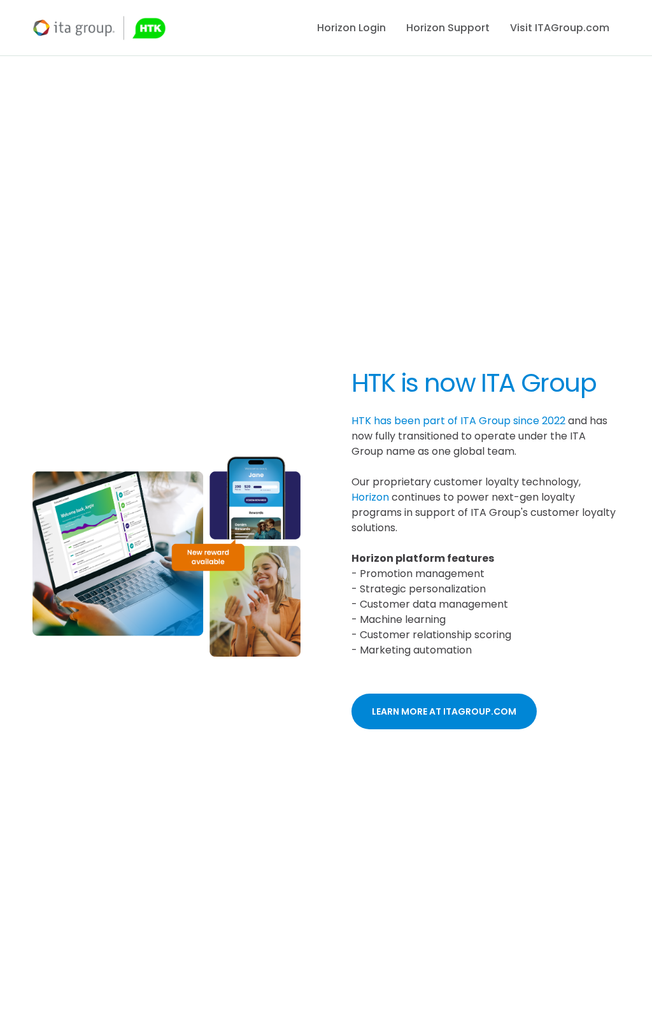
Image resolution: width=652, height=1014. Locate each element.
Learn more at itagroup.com (444, 711)
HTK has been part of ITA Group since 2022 (458, 420)
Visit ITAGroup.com (559, 27)
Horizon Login (351, 27)
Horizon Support (448, 27)
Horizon (370, 497)
